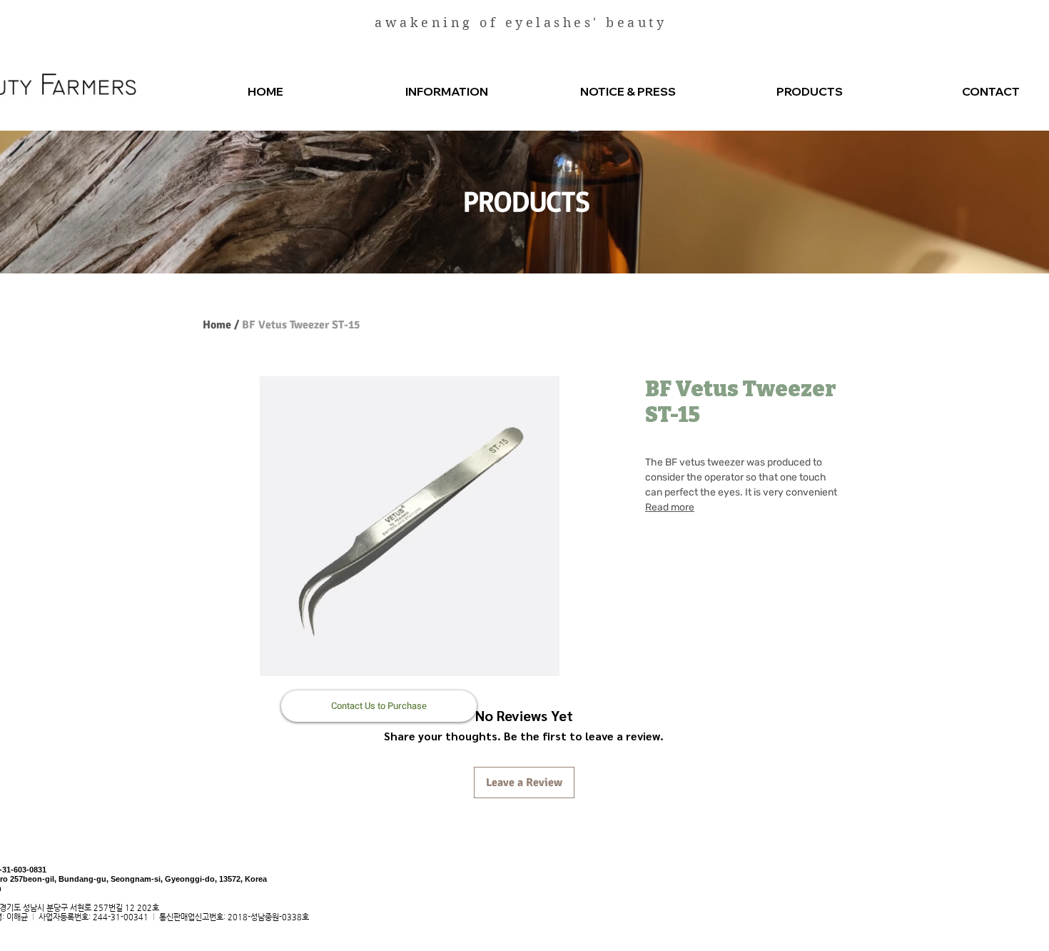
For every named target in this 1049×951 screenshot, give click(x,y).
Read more (669, 507)
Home (217, 325)
